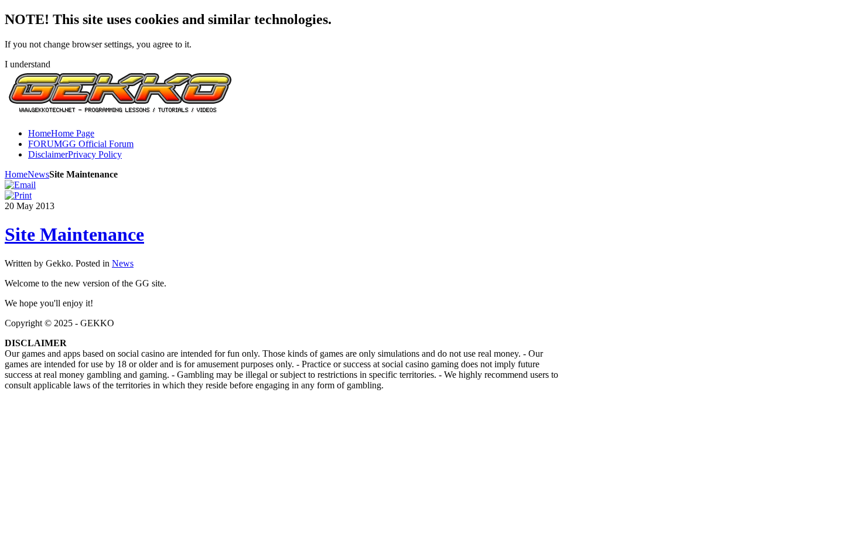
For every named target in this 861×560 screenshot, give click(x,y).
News (38, 174)
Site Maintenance (74, 234)
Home (16, 174)
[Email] (20, 185)
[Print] (18, 195)
